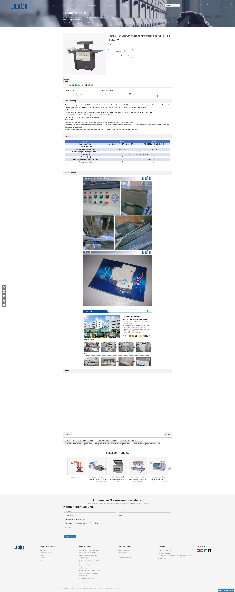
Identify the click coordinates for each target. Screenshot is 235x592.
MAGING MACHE (84, 565)
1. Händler (69, 523)
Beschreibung (77, 94)
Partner (42, 555)
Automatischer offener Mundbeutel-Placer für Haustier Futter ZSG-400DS (158, 479)
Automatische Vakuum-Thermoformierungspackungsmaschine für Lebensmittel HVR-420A (100, 479)
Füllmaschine (83, 576)
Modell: (67, 90)
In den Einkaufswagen (119, 56)
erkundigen (119, 51)
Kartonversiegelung (85, 563)
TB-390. (67, 440)
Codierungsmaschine (85, 568)
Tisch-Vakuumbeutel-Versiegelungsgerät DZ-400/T (117, 479)
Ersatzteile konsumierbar (86, 578)
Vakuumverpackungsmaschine (88, 555)
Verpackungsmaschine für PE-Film (130, 440)
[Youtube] (201, 550)
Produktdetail (130, 94)
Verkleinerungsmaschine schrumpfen (90, 560)
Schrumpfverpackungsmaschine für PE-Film (146, 444)
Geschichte (43, 550)
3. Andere (94, 523)
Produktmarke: (104, 90)
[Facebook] (198, 550)
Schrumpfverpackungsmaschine (107, 440)
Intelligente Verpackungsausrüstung (89, 552)
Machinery (112, 588)
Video (157, 94)
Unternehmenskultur (46, 552)
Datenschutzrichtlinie (124, 558)
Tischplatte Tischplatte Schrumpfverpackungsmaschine (112, 444)
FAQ (119, 555)
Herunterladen (122, 552)
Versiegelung (83, 558)
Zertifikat (42, 558)
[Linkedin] (205, 550)
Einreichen (70, 537)
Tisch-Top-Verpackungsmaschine (83, 440)
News (117, 588)
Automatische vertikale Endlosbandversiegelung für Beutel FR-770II (138, 479)
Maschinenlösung (99, 588)
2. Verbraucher (82, 523)
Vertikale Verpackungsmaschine (88, 573)
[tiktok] (209, 550)
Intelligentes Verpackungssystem (89, 550)
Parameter (104, 94)
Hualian (107, 588)
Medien (42, 560)
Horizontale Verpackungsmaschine (89, 570)
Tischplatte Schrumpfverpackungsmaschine (78, 444)
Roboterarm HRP (76, 477)
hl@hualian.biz (166, 553)
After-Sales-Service (124, 550)
